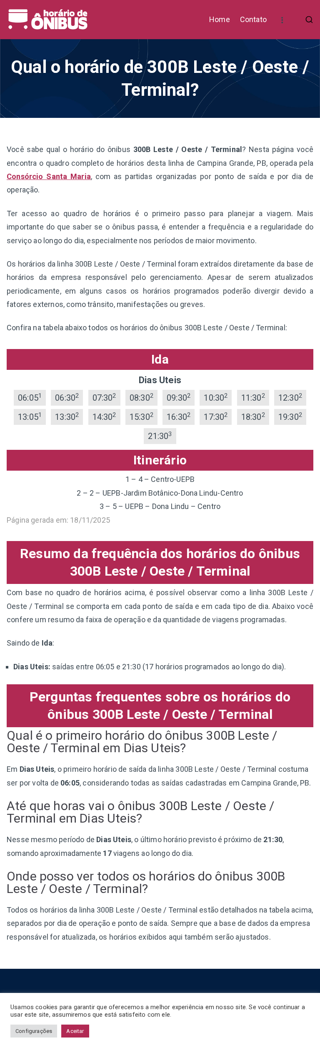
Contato (253, 19)
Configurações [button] (33, 1031)
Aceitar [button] (75, 1031)
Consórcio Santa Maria (49, 176)
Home (219, 19)
